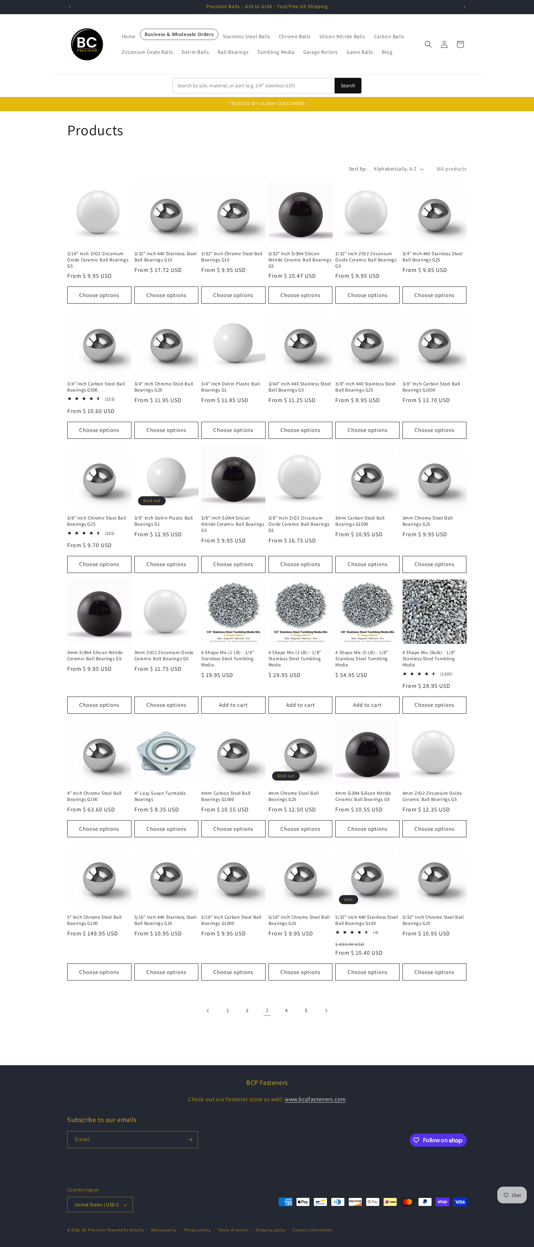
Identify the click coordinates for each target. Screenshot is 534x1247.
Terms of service (233, 1229)
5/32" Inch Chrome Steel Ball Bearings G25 (433, 920)
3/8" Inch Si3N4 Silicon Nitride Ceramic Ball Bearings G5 (232, 524)
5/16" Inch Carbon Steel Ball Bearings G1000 (231, 920)
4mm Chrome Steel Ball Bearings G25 (293, 797)
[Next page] (326, 1011)
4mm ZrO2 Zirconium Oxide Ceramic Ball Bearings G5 (432, 797)
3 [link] (267, 1010)
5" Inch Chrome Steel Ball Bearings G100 (94, 920)
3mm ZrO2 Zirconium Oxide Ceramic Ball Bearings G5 (164, 656)
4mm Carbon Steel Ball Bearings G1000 (226, 797)
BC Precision (94, 1230)
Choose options (99, 295)
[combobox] (254, 85)
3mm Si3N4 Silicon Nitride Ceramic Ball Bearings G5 (95, 656)
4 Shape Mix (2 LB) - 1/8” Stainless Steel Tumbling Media (294, 659)
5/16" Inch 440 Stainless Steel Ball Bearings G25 (165, 920)
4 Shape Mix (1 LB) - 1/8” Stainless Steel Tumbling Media (227, 659)
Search (348, 85)
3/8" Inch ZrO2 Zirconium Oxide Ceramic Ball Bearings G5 (298, 524)
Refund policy (164, 1229)
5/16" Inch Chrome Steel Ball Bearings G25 (299, 920)
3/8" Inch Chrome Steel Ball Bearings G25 (96, 521)
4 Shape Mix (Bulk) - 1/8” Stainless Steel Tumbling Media (429, 659)
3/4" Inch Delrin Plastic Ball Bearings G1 (230, 387)
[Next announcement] (464, 7)
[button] (428, 44)
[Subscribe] (190, 1139)
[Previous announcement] (70, 7)
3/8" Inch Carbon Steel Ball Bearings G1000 (431, 387)
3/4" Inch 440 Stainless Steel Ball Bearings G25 (432, 257)
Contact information (312, 1229)
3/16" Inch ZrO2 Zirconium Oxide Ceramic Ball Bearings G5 (97, 260)
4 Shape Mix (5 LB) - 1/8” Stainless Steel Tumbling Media (361, 659)
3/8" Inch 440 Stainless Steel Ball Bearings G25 (365, 387)
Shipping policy (271, 1229)
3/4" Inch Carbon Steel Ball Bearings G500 (96, 387)
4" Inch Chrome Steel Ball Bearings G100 (94, 797)
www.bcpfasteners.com (315, 1099)
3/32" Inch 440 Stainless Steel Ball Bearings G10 (165, 257)
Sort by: (358, 168)
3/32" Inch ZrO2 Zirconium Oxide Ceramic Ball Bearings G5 (365, 260)
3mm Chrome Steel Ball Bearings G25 (427, 521)
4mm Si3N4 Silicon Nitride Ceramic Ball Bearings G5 (363, 797)
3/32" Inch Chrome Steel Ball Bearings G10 (232, 257)
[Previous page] (208, 1011)
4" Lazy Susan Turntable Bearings (160, 797)
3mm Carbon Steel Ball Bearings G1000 (360, 521)
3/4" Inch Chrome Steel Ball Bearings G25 (163, 387)
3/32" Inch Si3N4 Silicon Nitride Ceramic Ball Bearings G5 (299, 260)
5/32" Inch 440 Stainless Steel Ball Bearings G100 (366, 920)
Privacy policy (197, 1229)
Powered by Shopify (125, 1230)
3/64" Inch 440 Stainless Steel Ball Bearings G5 (299, 387)
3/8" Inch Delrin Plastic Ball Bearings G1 (163, 521)
